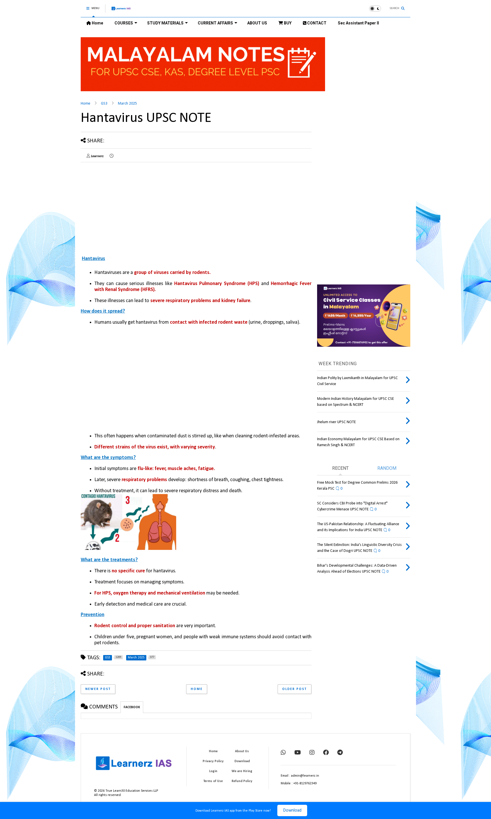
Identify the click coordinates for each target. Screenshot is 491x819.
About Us (242, 751)
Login (213, 771)
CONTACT (316, 23)
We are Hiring (242, 771)
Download (292, 810)
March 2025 (127, 103)
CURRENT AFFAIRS (215, 23)
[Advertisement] (128, 206)
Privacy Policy (213, 761)
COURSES (124, 23)
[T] (340, 753)
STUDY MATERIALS (165, 23)
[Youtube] (297, 753)
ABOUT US (257, 23)
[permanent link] (111, 156)
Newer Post (98, 689)
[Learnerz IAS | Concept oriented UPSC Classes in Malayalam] (121, 11)
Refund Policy (242, 781)
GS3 (104, 103)
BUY (287, 23)
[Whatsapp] (283, 753)
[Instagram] (312, 753)
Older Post (294, 689)
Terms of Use (213, 781)
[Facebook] (326, 753)
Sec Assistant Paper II (358, 23)
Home (97, 23)
